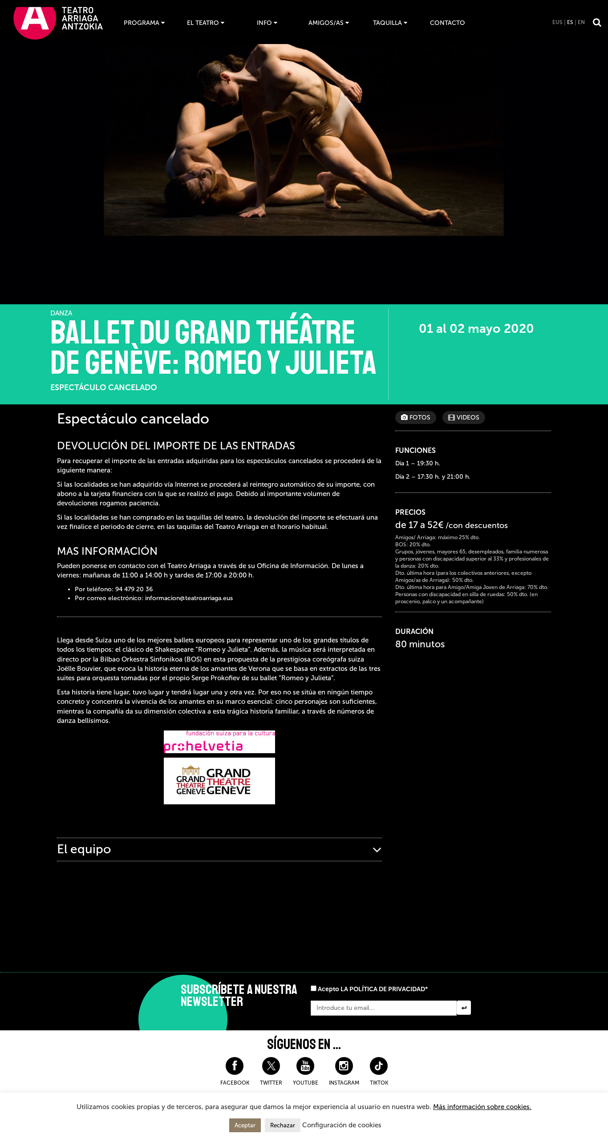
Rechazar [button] (282, 1125)
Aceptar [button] (245, 1125)
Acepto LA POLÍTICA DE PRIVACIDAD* (373, 989)
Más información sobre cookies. (482, 1107)
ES (570, 22)
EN (581, 22)
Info (264, 23)
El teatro (203, 23)
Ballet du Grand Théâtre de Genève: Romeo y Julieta (213, 348)
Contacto (447, 23)
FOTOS (419, 417)
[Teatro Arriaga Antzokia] (58, 23)
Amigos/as (326, 23)
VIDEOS (467, 417)
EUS (557, 22)
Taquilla (387, 23)
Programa (141, 23)
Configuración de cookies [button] (341, 1125)
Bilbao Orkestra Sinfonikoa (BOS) (151, 659)
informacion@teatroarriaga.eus (189, 598)
